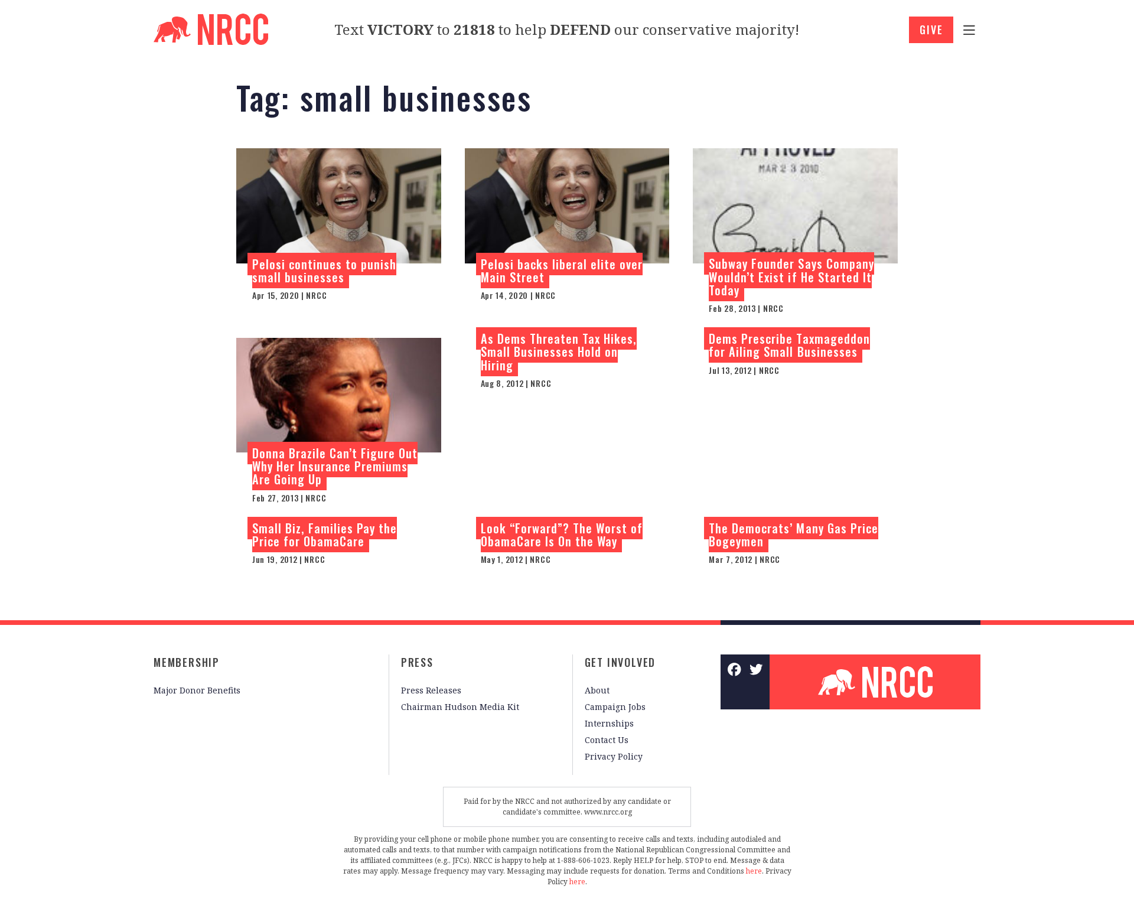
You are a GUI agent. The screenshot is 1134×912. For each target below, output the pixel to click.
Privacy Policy (614, 756)
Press (417, 662)
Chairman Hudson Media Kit (460, 706)
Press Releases (431, 690)
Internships (609, 723)
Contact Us (606, 739)
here (754, 871)
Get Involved (620, 662)
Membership (187, 662)
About (597, 690)
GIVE (931, 29)
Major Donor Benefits (197, 690)
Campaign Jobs (615, 706)
